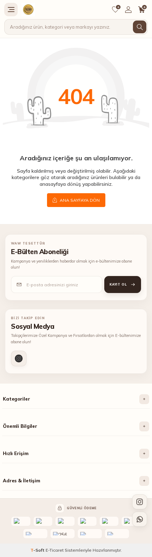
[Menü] (11, 9)
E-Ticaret (55, 550)
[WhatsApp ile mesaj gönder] (139, 519)
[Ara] (139, 27)
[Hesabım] (128, 9)
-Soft (38, 550)
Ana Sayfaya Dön (79, 200)
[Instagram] (19, 358)
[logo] (28, 9)
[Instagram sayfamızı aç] (139, 501)
